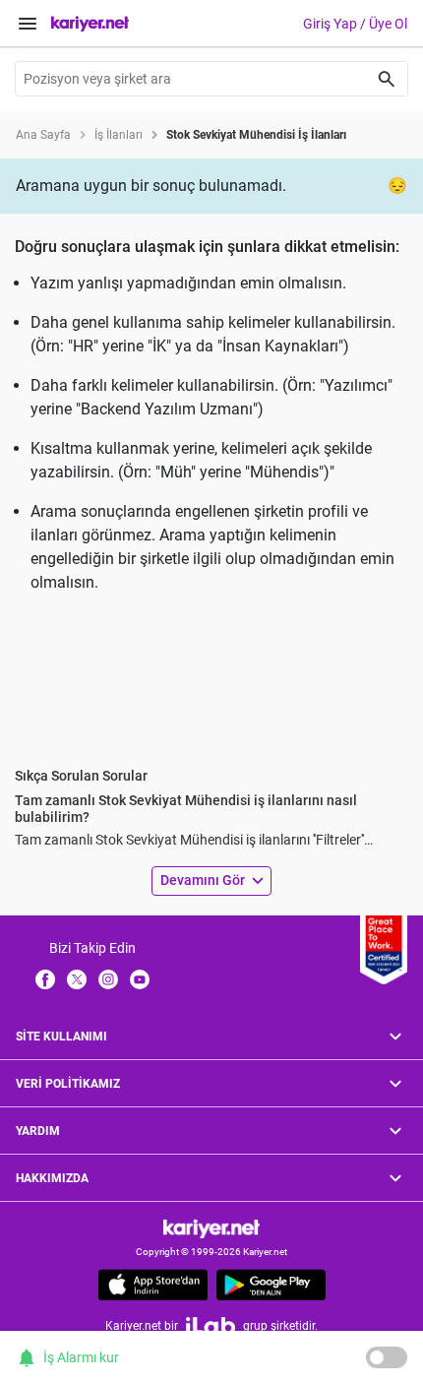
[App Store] (153, 1284)
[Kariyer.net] (211, 1228)
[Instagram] (108, 978)
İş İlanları (118, 135)
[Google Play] (271, 1284)
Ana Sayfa (43, 135)
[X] (77, 978)
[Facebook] (45, 978)
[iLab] (210, 1325)
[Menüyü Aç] (27, 23)
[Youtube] (140, 978)
